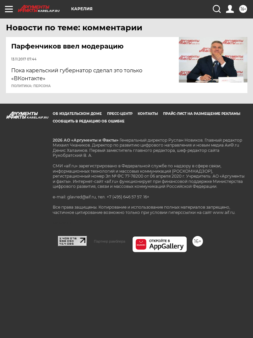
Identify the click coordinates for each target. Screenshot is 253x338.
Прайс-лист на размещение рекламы (201, 114)
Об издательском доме (77, 114)
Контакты (148, 114)
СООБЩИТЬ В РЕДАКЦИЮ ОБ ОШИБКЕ (89, 121)
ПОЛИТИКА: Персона (31, 86)
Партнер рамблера (109, 241)
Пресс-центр (119, 114)
